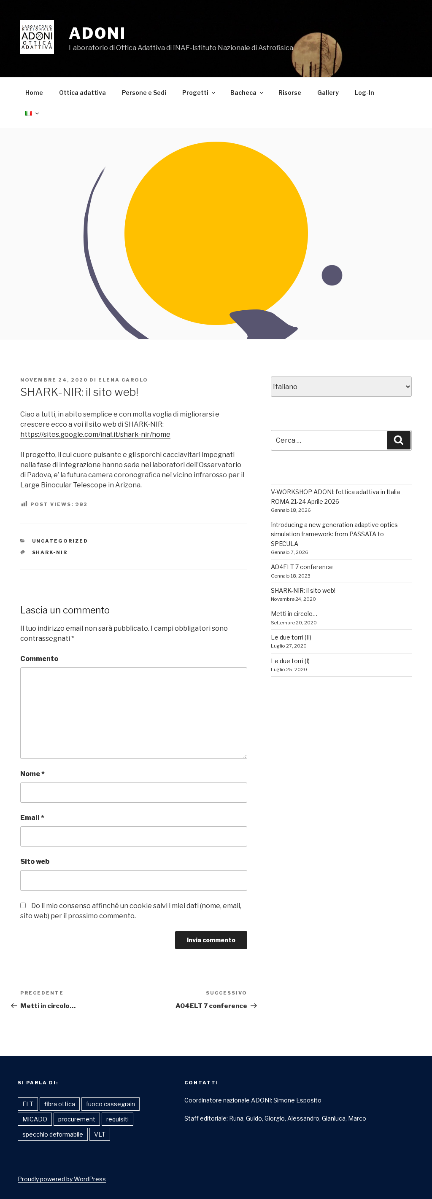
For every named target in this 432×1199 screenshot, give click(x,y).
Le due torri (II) (291, 637)
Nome (32, 774)
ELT (27, 1104)
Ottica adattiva (82, 92)
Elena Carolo (123, 380)
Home (34, 92)
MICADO (34, 1119)
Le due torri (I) (290, 660)
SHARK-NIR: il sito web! (303, 590)
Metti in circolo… (294, 613)
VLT (99, 1134)
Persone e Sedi (144, 92)
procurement (76, 1119)
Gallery (328, 92)
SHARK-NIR (50, 552)
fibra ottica (59, 1104)
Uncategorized (60, 541)
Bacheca (243, 92)
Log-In (364, 92)
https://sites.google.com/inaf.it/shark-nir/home (95, 434)
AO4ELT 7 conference (302, 566)
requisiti (117, 1119)
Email (32, 818)
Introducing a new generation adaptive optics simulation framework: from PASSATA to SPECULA (334, 534)
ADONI (97, 33)
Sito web (34, 862)
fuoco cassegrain (110, 1104)
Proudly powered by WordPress (62, 1179)
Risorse (289, 92)
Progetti (195, 92)
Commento (39, 659)
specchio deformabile (52, 1134)
